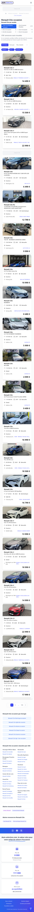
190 (22, 705)
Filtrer (5, 45)
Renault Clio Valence (7, 754)
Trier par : (12, 45)
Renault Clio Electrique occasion (17, 718)
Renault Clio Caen (22, 752)
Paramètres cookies (8, 906)
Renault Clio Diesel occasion (17, 730)
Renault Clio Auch (22, 767)
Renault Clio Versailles (8, 798)
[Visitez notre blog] (12, 830)
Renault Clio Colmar (7, 781)
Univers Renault (7, 810)
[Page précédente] (8, 705)
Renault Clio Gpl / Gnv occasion (17, 738)
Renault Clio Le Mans (22, 785)
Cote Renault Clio (7, 821)
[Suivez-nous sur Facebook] (17, 830)
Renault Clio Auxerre (7, 761)
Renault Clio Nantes (22, 787)
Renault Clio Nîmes (22, 775)
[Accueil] (6, 13)
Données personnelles (25, 903)
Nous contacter (8, 901)
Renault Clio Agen (22, 757)
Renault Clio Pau (21, 761)
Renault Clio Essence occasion (17, 734)
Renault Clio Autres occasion (17, 726)
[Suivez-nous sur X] (21, 830)
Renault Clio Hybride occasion (17, 722)
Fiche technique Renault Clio (19, 821)
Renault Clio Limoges (22, 759)
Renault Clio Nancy (7, 783)
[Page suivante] (25, 705)
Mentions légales (25, 901)
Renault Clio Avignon (22, 794)
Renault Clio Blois (7, 776)
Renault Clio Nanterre (8, 793)
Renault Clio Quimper (7, 768)
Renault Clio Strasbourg (8, 786)
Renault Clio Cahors (22, 769)
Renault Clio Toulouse (22, 780)
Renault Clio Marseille (23, 797)
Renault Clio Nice (21, 799)
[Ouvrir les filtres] (30, 908)
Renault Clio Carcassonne (23, 771)
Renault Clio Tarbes (22, 778)
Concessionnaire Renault (18, 810)
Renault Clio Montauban (23, 773)
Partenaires (9, 903)
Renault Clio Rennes (7, 770)
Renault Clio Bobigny (7, 791)
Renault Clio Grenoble (8, 752)
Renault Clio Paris (7, 795)
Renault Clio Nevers (7, 763)
